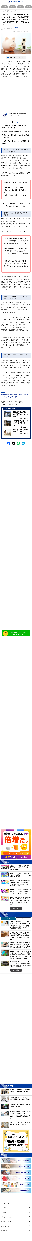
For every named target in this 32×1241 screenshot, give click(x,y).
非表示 (17, 122)
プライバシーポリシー (7, 1216)
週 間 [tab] (8, 918)
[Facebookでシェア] (8, 443)
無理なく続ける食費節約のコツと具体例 (15, 131)
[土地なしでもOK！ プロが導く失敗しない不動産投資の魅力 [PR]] (16, 1108)
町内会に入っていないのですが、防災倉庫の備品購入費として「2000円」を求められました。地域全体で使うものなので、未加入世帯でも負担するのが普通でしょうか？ (20, 936)
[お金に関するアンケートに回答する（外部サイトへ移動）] (16, 1141)
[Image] (16, 633)
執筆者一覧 (4, 1230)
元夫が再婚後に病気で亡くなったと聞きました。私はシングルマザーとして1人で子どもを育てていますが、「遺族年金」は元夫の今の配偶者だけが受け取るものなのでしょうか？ (20, 925)
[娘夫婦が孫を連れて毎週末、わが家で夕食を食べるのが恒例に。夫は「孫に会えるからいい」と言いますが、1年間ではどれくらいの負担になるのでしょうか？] (5, 944)
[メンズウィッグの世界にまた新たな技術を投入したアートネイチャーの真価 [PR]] (16, 1093)
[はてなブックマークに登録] (23, 443)
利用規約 (3, 1212)
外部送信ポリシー (6, 1221)
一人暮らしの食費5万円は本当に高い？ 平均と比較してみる (15, 126)
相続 (20, 6)
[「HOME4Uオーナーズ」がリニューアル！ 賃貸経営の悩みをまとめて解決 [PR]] (16, 1101)
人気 (4, 6)
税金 (28, 6)
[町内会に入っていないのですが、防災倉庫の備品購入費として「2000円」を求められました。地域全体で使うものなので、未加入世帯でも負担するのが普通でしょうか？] (5, 934)
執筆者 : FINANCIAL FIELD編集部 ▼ (17, 113)
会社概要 (3, 1207)
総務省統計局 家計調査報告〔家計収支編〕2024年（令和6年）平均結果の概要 (15, 395)
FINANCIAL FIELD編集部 (12, 27)
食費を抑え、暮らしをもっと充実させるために (15, 142)
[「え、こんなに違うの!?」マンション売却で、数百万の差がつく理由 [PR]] (16, 1127)
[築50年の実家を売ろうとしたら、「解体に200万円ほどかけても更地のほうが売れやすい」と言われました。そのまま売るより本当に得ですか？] (5, 963)
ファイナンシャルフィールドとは (10, 1203)
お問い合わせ (5, 1226)
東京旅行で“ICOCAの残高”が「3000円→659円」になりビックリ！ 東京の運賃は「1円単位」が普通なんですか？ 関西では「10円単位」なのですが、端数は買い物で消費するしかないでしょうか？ (20, 955)
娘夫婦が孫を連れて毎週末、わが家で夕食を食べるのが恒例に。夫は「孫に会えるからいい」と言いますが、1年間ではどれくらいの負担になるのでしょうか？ (20, 945)
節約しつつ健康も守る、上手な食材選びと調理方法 (15, 136)
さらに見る (16, 908)
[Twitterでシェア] (13, 443)
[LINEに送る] (18, 443)
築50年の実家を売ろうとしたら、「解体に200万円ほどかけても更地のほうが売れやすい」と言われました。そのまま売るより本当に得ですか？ (20, 964)
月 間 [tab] (23, 918)
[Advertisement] (16, 95)
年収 (12, 6)
